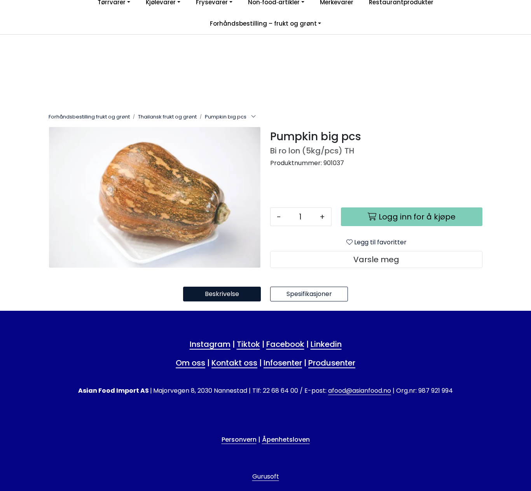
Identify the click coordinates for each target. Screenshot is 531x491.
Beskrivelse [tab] (222, 293)
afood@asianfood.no (359, 390)
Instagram (210, 344)
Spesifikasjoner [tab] (309, 293)
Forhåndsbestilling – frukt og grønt (263, 23)
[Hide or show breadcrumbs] (253, 117)
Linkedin (326, 344)
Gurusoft (265, 476)
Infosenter (283, 362)
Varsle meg (376, 259)
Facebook (285, 344)
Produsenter (331, 362)
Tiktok (248, 344)
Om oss (190, 362)
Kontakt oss (234, 362)
